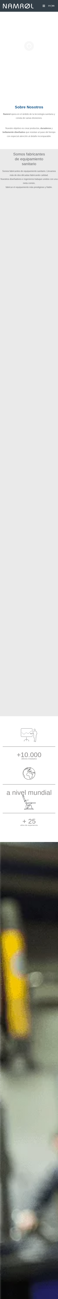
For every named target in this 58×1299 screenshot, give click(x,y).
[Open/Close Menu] (44, 6)
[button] (29, 46)
